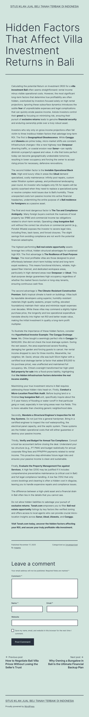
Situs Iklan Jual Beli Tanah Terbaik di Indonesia (44, 6)
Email (50, 603)
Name (14, 603)
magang (17, 548)
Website (15, 617)
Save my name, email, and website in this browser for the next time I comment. (43, 632)
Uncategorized (71, 545)
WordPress (29, 706)
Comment (16, 576)
